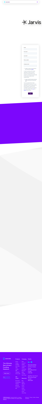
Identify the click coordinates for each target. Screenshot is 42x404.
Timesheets (17, 372)
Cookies (34, 397)
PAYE (16, 370)
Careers (23, 367)
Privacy (31, 397)
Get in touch (24, 375)
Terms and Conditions (27, 398)
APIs (16, 388)
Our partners (24, 369)
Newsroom (23, 370)
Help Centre (6, 373)
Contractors (18, 386)
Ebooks (23, 382)
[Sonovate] (7, 2)
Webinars (23, 383)
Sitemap (37, 397)
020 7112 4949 (7, 377)
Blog (22, 380)
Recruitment (18, 380)
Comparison (24, 366)
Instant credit (18, 373)
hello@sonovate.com (6, 378)
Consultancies (18, 382)
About (23, 361)
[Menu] (37, 2)
